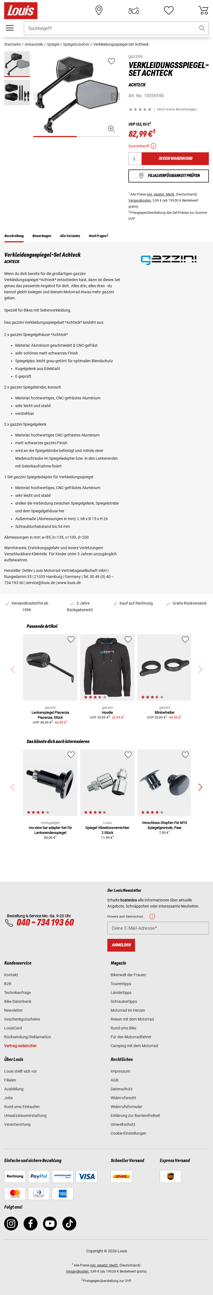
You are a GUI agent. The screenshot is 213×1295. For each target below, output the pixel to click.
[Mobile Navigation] (9, 28)
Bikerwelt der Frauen (128, 975)
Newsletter (13, 1010)
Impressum (120, 1071)
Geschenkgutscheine (22, 1019)
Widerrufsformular (126, 1106)
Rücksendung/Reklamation (27, 1037)
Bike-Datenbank (17, 1001)
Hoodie (107, 712)
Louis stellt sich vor (20, 1071)
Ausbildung (14, 1089)
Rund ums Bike (123, 1028)
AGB (114, 1080)
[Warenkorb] (203, 10)
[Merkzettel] (168, 10)
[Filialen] (99, 10)
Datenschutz (122, 1089)
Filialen (10, 1080)
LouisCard (13, 1028)
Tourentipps (121, 983)
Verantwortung (17, 1124)
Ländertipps (121, 992)
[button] (202, 28)
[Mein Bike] (133, 10)
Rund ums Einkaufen (22, 1106)
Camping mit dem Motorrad (134, 1046)
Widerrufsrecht (123, 1098)
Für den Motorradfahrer (131, 1037)
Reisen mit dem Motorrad (132, 1019)
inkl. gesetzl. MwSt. (161, 194)
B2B (7, 983)
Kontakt (11, 975)
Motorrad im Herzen (128, 1010)
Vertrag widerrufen (20, 1046)
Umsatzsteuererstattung (25, 1115)
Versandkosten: (140, 200)
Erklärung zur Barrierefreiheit (135, 1115)
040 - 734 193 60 (44, 923)
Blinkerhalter (164, 712)
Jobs (8, 1098)
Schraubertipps (124, 1001)
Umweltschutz (123, 1124)
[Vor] (115, 96)
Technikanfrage (17, 992)
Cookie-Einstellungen (128, 1133)
